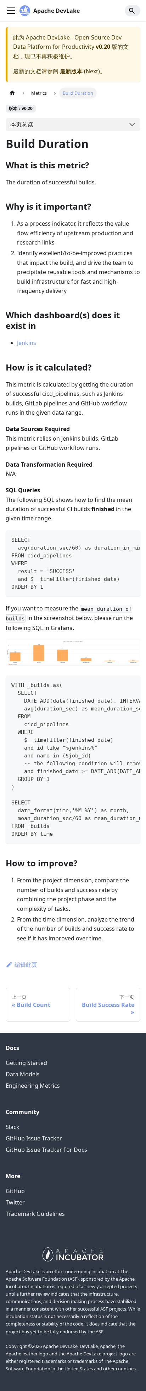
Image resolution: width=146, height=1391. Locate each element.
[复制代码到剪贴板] (131, 539)
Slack (12, 1127)
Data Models (23, 1074)
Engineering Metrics (33, 1086)
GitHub (15, 1191)
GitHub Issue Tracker (34, 1138)
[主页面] (12, 93)
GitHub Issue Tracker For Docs (46, 1150)
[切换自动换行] (119, 539)
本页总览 (21, 124)
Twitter (15, 1202)
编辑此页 (26, 965)
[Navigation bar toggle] (11, 10)
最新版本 (71, 71)
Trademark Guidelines (35, 1214)
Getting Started (26, 1063)
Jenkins (26, 343)
